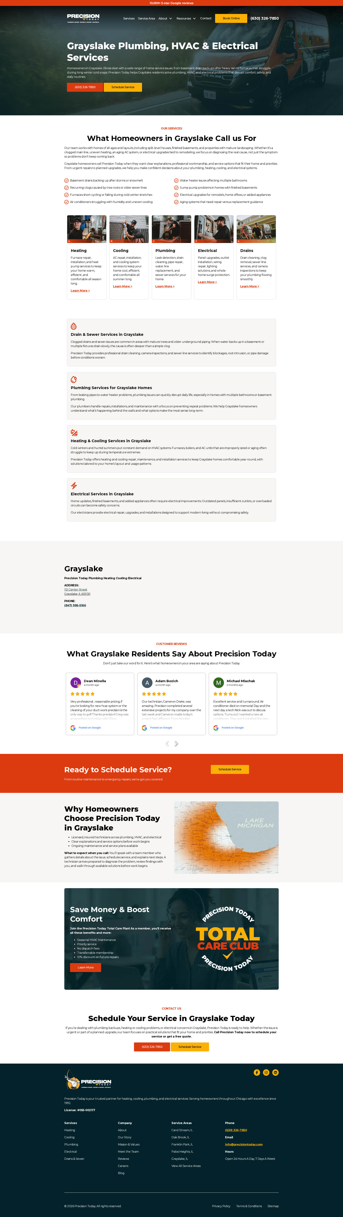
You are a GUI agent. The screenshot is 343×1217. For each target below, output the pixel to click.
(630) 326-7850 (264, 18)
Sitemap (273, 1206)
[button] (85, 87)
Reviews (123, 1158)
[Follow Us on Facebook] (257, 1073)
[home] (83, 18)
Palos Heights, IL (182, 1151)
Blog (121, 1173)
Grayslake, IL (180, 1158)
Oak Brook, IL (181, 1137)
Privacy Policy (221, 1206)
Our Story (124, 1137)
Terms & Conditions (249, 1206)
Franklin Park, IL (182, 1144)
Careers (123, 1166)
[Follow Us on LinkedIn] (275, 1073)
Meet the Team (128, 1151)
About (122, 1130)
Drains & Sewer (74, 1158)
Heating (69, 1130)
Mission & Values (128, 1144)
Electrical (70, 1151)
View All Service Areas (186, 1166)
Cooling (69, 1137)
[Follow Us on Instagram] (266, 1073)
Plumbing (71, 1144)
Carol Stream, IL (182, 1130)
